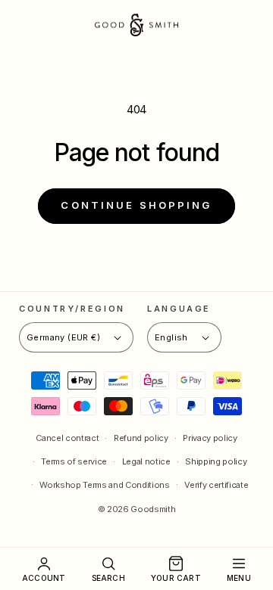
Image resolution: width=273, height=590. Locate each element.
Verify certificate (216, 485)
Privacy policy (210, 438)
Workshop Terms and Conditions (104, 485)
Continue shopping (136, 205)
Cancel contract (67, 438)
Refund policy (141, 438)
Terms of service (74, 461)
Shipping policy (215, 461)
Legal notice (146, 461)
